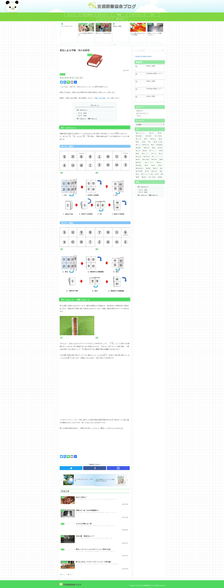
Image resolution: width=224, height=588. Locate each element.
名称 (63, 77)
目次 (92, 105)
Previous (59, 33)
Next (165, 33)
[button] (162, 50)
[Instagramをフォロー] (118, 468)
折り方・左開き (82, 113)
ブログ (63, 74)
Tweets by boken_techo (143, 56)
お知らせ (139, 111)
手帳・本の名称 (75, 77)
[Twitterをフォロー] (71, 468)
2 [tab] (112, 45)
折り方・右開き (82, 115)
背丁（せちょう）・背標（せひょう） (87, 118)
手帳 (67, 77)
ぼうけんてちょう (142, 113)
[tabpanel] (69, 32)
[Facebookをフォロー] (94, 468)
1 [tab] (109, 45)
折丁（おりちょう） (82, 110)
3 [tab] (114, 45)
